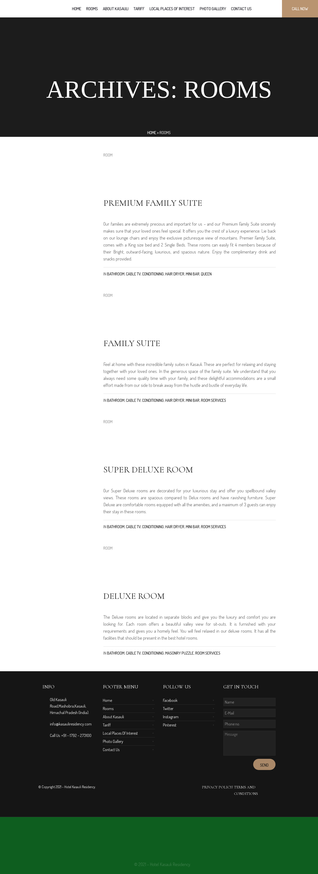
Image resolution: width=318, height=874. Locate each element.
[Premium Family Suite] (69, 179)
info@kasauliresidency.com (71, 723)
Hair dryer (174, 273)
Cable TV (133, 273)
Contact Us (111, 749)
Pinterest (169, 724)
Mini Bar (192, 273)
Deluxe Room (134, 596)
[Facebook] (155, 835)
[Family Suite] (69, 319)
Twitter (168, 708)
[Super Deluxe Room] (69, 445)
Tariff (107, 724)
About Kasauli (113, 716)
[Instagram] (173, 835)
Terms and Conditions (246, 790)
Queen (206, 273)
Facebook (170, 700)
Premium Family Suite (152, 203)
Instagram (171, 716)
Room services (213, 400)
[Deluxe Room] (69, 572)
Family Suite (131, 343)
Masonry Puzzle (179, 653)
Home (151, 132)
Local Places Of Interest (120, 733)
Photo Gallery (113, 741)
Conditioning (153, 273)
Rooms (108, 708)
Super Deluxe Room (148, 469)
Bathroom (115, 273)
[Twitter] (164, 835)
